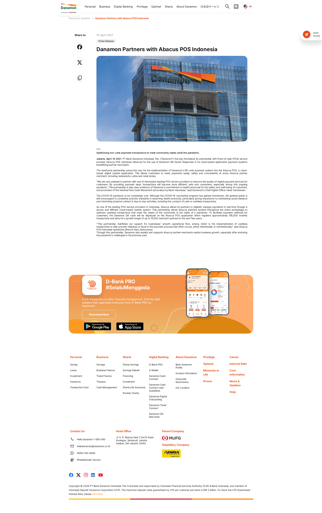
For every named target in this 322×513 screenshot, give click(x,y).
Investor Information (186, 373)
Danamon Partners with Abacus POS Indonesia (122, 18)
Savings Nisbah (131, 370)
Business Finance (105, 370)
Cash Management (106, 387)
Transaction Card (79, 387)
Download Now (99, 314)
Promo (207, 381)
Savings (100, 364)
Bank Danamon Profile (184, 366)
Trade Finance (104, 375)
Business (104, 6)
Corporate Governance (182, 380)
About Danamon (186, 6)
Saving (73, 364)
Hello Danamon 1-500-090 (91, 439)
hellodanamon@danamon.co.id (92, 446)
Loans (73, 370)
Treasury (101, 381)
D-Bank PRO (156, 364)
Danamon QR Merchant (156, 415)
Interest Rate (238, 363)
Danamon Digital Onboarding (158, 398)
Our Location (182, 387)
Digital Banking (123, 6)
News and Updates (79, 18)
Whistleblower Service (89, 459)
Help (233, 392)
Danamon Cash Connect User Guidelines (157, 387)
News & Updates (235, 383)
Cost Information (237, 372)
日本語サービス (210, 6)
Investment (76, 375)
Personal (90, 6)
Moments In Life (211, 372)
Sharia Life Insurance (134, 387)
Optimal (156, 6)
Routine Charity (131, 393)
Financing (128, 375)
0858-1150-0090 (86, 453)
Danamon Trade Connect (157, 407)
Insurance (75, 381)
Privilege (142, 6)
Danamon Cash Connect (157, 377)
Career (234, 357)
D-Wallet (153, 370)
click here (97, 494)
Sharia (169, 6)
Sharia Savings (131, 364)
